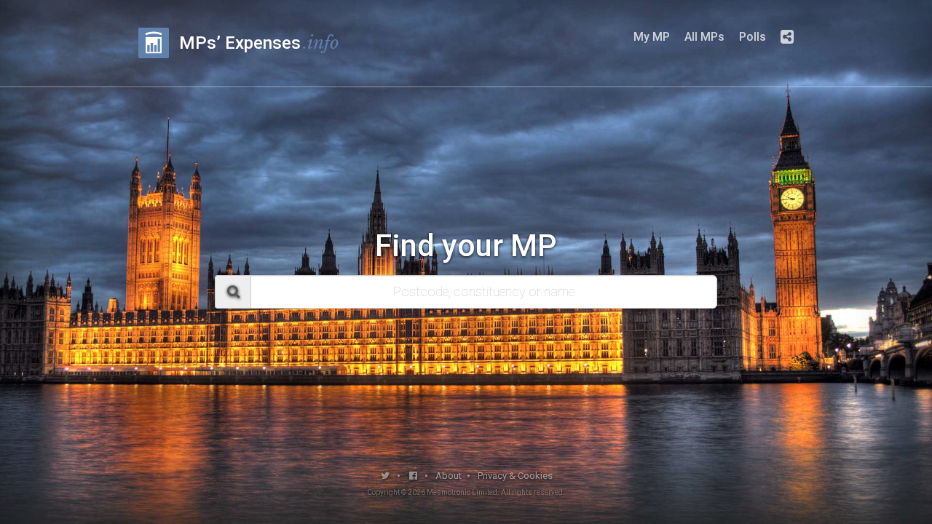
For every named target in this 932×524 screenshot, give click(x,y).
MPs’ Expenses (259, 42)
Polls (752, 37)
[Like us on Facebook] (414, 475)
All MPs (704, 37)
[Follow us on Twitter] (385, 475)
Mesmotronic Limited (462, 492)
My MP (651, 37)
